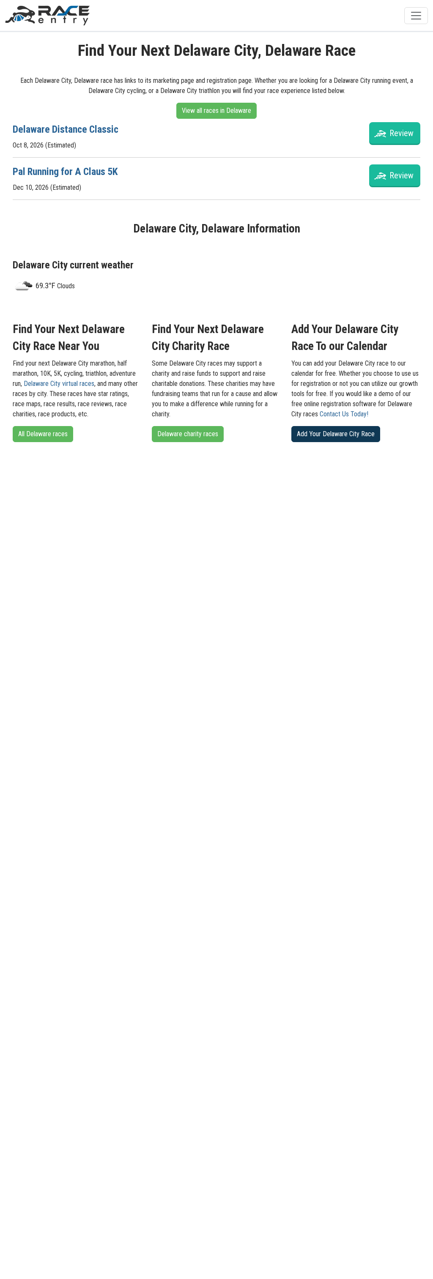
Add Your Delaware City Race (336, 434)
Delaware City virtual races (59, 384)
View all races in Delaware (216, 111)
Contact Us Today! (344, 414)
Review (401, 133)
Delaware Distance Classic (65, 129)
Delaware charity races (187, 434)
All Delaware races (43, 434)
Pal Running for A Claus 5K (65, 172)
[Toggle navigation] (416, 15)
